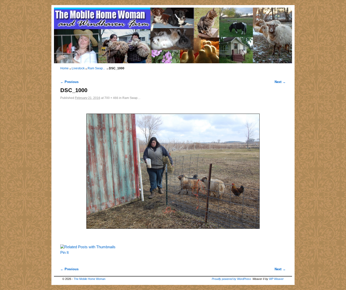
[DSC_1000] (173, 171)
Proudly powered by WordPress (231, 278)
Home (64, 68)
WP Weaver (276, 278)
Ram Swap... (96, 68)
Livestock (78, 68)
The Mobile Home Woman (89, 278)
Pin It (64, 253)
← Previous (69, 82)
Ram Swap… (131, 97)
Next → (280, 82)
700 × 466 (111, 97)
